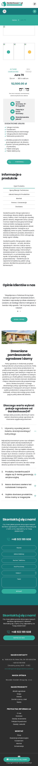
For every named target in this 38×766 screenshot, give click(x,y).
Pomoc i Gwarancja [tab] (19, 202)
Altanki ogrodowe (19, 691)
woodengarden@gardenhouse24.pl (19, 669)
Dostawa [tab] (19, 207)
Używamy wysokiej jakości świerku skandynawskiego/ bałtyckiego (16, 431)
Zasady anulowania (19, 719)
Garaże (19, 697)
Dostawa (19, 716)
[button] (17, 311)
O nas (19, 713)
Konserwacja (19, 746)
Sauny (19, 702)
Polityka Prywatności (19, 721)
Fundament (19, 741)
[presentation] (8, 52)
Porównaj (19, 162)
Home (14, 20)
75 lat (19, 735)
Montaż (19, 743)
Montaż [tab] (19, 198)
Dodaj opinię (19, 319)
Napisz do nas (19, 638)
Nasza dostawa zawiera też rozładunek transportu (16, 486)
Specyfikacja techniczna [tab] (19, 190)
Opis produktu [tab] (19, 186)
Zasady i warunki (19, 724)
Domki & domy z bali (19, 699)
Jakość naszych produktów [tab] (19, 194)
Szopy (19, 694)
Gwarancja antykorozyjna (19, 738)
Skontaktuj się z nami (18, 759)
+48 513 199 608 (21, 539)
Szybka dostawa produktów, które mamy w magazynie (17, 496)
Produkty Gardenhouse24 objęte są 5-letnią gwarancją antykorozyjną (17, 474)
